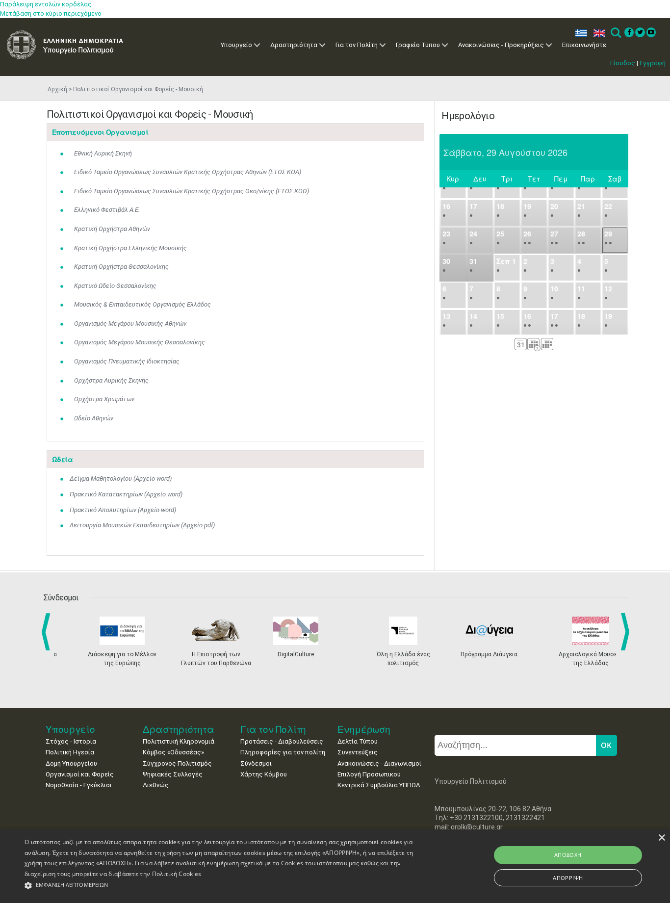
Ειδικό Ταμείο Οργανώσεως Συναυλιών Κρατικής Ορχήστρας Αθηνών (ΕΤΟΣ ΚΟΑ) (187, 172)
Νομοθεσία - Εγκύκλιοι (79, 785)
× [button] (661, 838)
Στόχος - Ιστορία (71, 741)
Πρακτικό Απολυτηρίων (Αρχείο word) (123, 510)
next (627, 631)
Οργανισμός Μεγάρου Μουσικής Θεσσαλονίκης (139, 342)
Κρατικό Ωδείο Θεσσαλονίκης (115, 285)
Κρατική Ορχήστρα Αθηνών (112, 228)
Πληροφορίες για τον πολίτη (282, 752)
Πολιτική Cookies (177, 874)
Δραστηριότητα (293, 45)
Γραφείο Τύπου (418, 45)
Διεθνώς (156, 785)
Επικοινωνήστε (584, 45)
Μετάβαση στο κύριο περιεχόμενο (51, 13)
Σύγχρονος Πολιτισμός (177, 763)
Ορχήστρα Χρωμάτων (104, 399)
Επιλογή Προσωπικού (369, 774)
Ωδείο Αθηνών (93, 418)
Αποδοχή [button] (568, 854)
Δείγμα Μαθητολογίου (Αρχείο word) (121, 478)
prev (48, 631)
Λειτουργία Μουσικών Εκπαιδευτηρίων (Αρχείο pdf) (142, 525)
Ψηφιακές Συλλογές (173, 774)
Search (615, 33)
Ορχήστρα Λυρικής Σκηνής (111, 380)
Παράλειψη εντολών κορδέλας (46, 4)
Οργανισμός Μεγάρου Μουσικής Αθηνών (130, 323)
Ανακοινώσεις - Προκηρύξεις (501, 45)
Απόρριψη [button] (568, 877)
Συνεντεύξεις (357, 752)
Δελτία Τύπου (357, 741)
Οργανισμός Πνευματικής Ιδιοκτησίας (127, 361)
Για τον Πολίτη (356, 45)
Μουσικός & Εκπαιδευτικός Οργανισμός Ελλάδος (142, 304)
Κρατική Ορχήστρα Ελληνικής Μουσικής (130, 248)
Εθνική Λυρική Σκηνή (103, 153)
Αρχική (57, 89)
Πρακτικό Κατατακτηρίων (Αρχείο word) (126, 494)
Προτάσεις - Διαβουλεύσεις (281, 741)
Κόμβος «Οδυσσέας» (173, 752)
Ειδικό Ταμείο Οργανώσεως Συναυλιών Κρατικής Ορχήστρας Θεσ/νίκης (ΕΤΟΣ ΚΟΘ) (191, 191)
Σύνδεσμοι (256, 763)
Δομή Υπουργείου (71, 763)
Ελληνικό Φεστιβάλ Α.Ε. (107, 209)
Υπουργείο (236, 45)
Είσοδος (622, 63)
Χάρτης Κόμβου (263, 774)
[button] (226, 885)
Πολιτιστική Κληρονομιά (178, 741)
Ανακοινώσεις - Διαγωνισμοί (379, 763)
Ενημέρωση (363, 729)
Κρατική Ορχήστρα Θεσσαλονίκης (121, 266)
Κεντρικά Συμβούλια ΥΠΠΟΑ (378, 785)
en (597, 33)
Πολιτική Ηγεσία (70, 752)
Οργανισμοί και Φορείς (80, 774)
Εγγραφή (653, 63)
